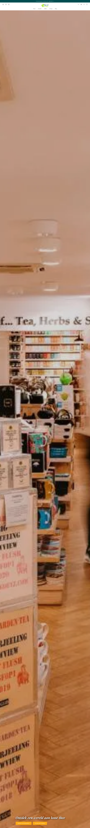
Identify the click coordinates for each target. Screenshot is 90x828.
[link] (51, 1)
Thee (34, 8)
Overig (50, 8)
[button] (45, 5)
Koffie (45, 8)
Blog (56, 8)
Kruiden (40, 8)
